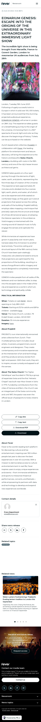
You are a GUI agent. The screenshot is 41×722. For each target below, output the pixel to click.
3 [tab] (20, 621)
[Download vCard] (36, 504)
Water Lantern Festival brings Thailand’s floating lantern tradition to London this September (19, 599)
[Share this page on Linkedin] (17, 530)
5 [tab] (26, 621)
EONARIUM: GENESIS (10, 120)
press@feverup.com (11, 514)
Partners (5, 544)
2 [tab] (17, 621)
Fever (20, 148)
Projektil (31, 145)
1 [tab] (15, 621)
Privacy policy (6, 710)
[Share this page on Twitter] (10, 530)
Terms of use (14, 710)
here (20, 311)
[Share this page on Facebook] (23, 530)
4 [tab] (23, 621)
